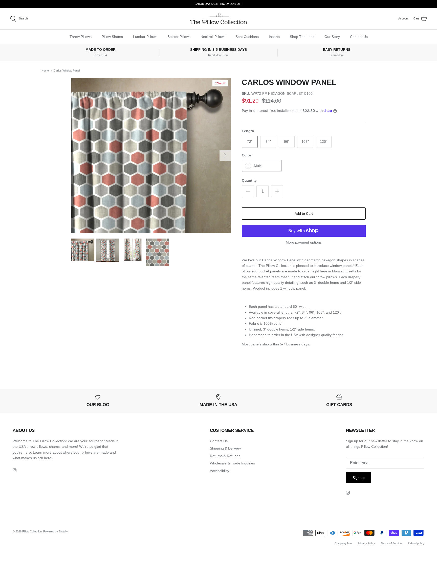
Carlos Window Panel (67, 70)
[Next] (225, 155)
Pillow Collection (32, 531)
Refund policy (416, 543)
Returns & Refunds (225, 456)
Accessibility (219, 471)
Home (45, 70)
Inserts (274, 37)
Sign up (359, 478)
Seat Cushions (247, 37)
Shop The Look (302, 37)
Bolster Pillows (178, 37)
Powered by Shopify (55, 531)
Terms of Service (391, 543)
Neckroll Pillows (213, 37)
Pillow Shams (112, 37)
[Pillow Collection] (218, 18)
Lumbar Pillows (145, 37)
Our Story (332, 37)
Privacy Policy (366, 543)
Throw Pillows (81, 37)
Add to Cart (304, 214)
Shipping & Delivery (225, 448)
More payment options (304, 242)
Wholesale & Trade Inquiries (232, 463)
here (47, 458)
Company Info (343, 543)
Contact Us (359, 37)
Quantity (249, 180)
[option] (151, 155)
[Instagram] (14, 470)
